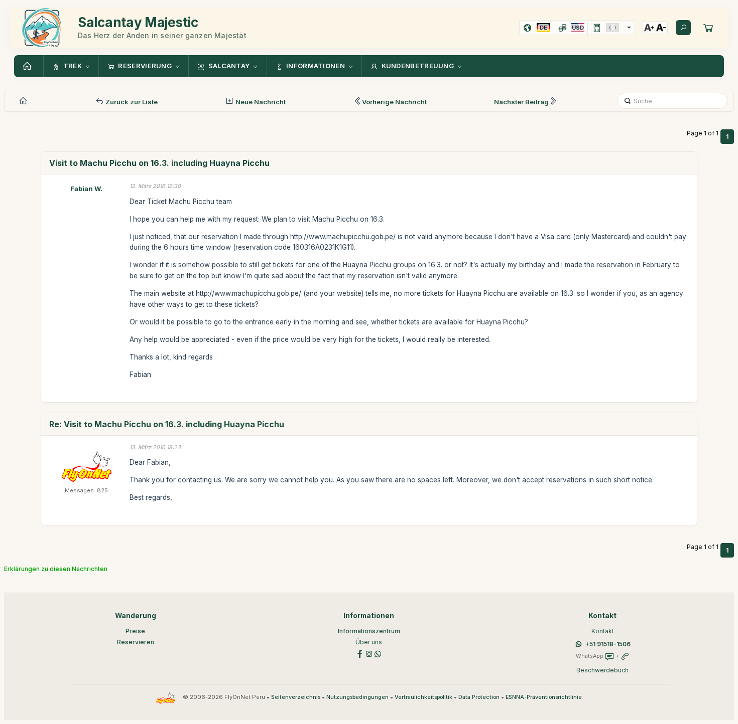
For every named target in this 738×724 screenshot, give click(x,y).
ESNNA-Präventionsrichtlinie (544, 697)
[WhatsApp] (378, 653)
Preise (135, 631)
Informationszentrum (369, 631)
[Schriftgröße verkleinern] (661, 28)
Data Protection (479, 697)
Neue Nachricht (260, 102)
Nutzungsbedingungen (357, 697)
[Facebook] (359, 653)
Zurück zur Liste (131, 102)
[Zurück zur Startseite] (28, 66)
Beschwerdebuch (602, 670)
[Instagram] (369, 653)
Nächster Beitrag (521, 102)
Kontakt (602, 631)
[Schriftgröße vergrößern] (649, 28)
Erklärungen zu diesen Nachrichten (55, 569)
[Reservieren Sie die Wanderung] (708, 27)
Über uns (368, 642)
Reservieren (135, 642)
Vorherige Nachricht (394, 102)
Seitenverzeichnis (295, 697)
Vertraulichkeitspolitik (423, 697)
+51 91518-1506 (608, 644)
